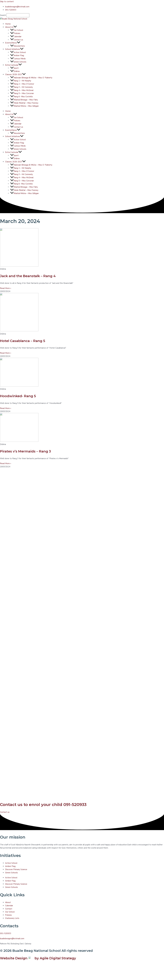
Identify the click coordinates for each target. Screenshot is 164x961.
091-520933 (5, 933)
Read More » (5, 288)
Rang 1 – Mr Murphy (22, 80)
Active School (20, 52)
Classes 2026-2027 (13, 74)
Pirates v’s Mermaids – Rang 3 (25, 451)
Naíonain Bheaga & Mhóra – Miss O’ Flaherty (33, 77)
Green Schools (20, 62)
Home (8, 24)
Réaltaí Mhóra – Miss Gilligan (26, 106)
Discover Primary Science (16, 869)
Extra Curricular (11, 65)
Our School (18, 30)
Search (3, 15)
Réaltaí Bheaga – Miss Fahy (26, 99)
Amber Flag (19, 55)
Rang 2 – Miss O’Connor (24, 84)
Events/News (11, 43)
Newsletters (19, 46)
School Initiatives (12, 49)
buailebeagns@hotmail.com (12, 938)
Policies (17, 33)
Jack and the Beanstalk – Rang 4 (28, 276)
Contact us (18, 39)
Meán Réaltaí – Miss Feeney (26, 103)
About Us (9, 27)
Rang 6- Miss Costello (23, 96)
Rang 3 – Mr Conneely (23, 87)
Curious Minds (20, 58)
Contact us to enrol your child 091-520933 (43, 804)
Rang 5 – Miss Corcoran (24, 93)
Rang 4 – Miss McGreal (23, 90)
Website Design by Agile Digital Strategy (38, 958)
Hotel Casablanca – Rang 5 (22, 341)
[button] (15, 27)
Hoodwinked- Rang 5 (18, 396)
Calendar (17, 36)
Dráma (16, 71)
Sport (16, 68)
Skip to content (7, 1)
